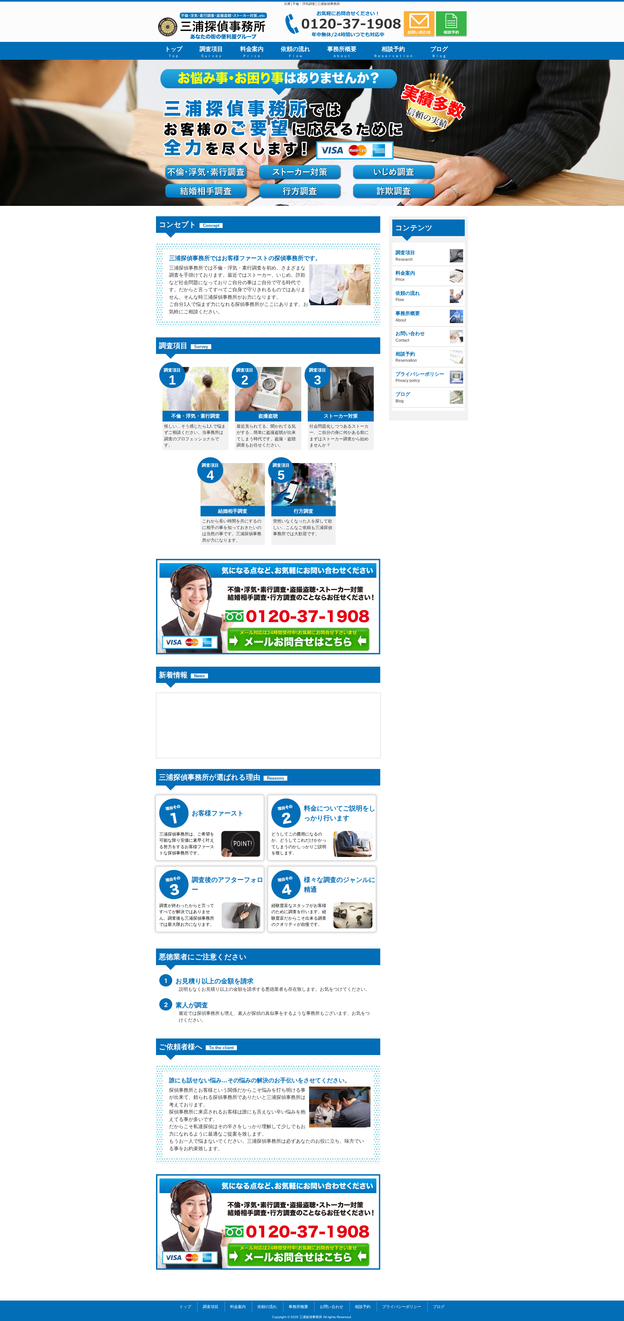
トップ (185, 1306)
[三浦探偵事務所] (213, 39)
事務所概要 (298, 1306)
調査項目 (210, 1306)
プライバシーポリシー (401, 1306)
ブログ (439, 1306)
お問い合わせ (331, 1306)
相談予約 (362, 1306)
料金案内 (238, 1306)
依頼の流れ (267, 1306)
